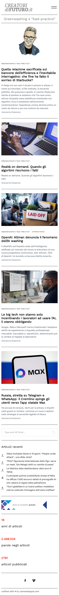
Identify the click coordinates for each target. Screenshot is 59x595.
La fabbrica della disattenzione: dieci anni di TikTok (29, 470)
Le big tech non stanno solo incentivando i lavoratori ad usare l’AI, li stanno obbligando (28, 318)
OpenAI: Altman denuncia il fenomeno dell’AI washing (29, 239)
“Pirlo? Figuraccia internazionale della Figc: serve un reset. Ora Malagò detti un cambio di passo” (31, 463)
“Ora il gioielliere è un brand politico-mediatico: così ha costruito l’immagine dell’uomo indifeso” (31, 488)
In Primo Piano (38, 232)
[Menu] (54, 7)
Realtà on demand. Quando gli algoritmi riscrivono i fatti (23, 168)
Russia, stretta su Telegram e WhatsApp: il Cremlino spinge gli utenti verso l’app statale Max (25, 398)
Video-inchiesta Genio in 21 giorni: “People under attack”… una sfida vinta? (31, 455)
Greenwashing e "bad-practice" (15, 63)
